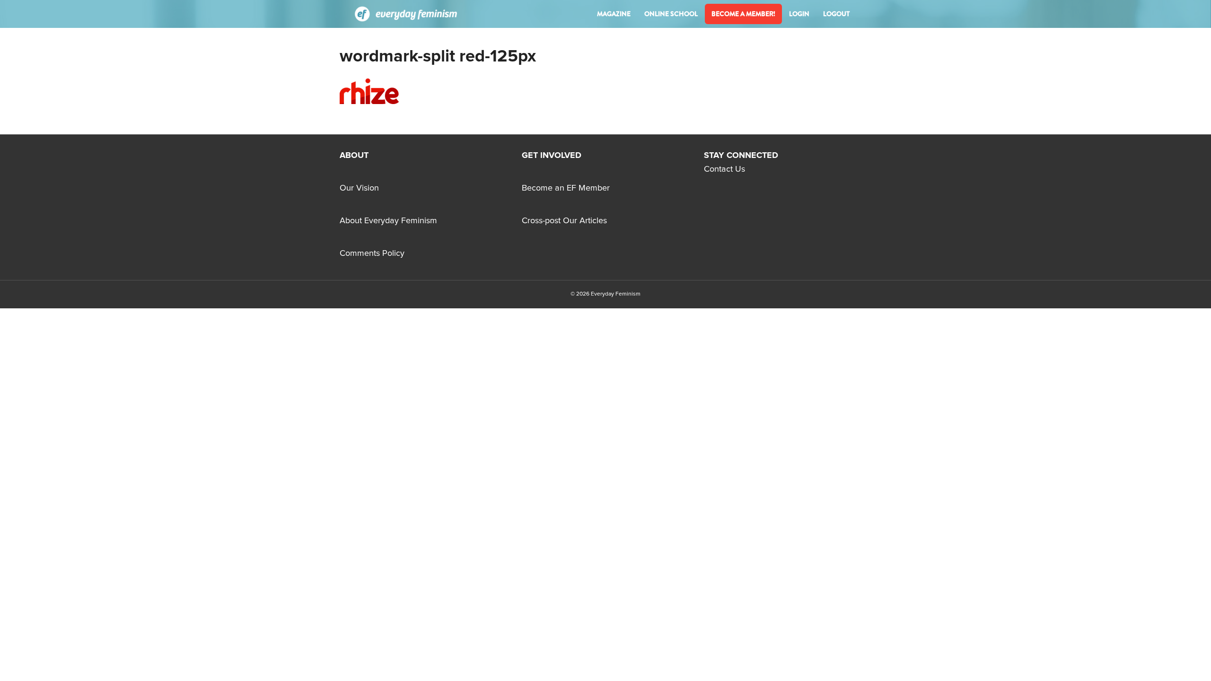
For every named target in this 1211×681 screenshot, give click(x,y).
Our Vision (359, 188)
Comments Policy (372, 253)
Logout (836, 13)
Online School (671, 13)
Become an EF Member (566, 188)
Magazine (614, 13)
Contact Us (724, 169)
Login (799, 13)
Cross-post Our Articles (564, 221)
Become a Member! (743, 13)
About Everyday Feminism (388, 221)
